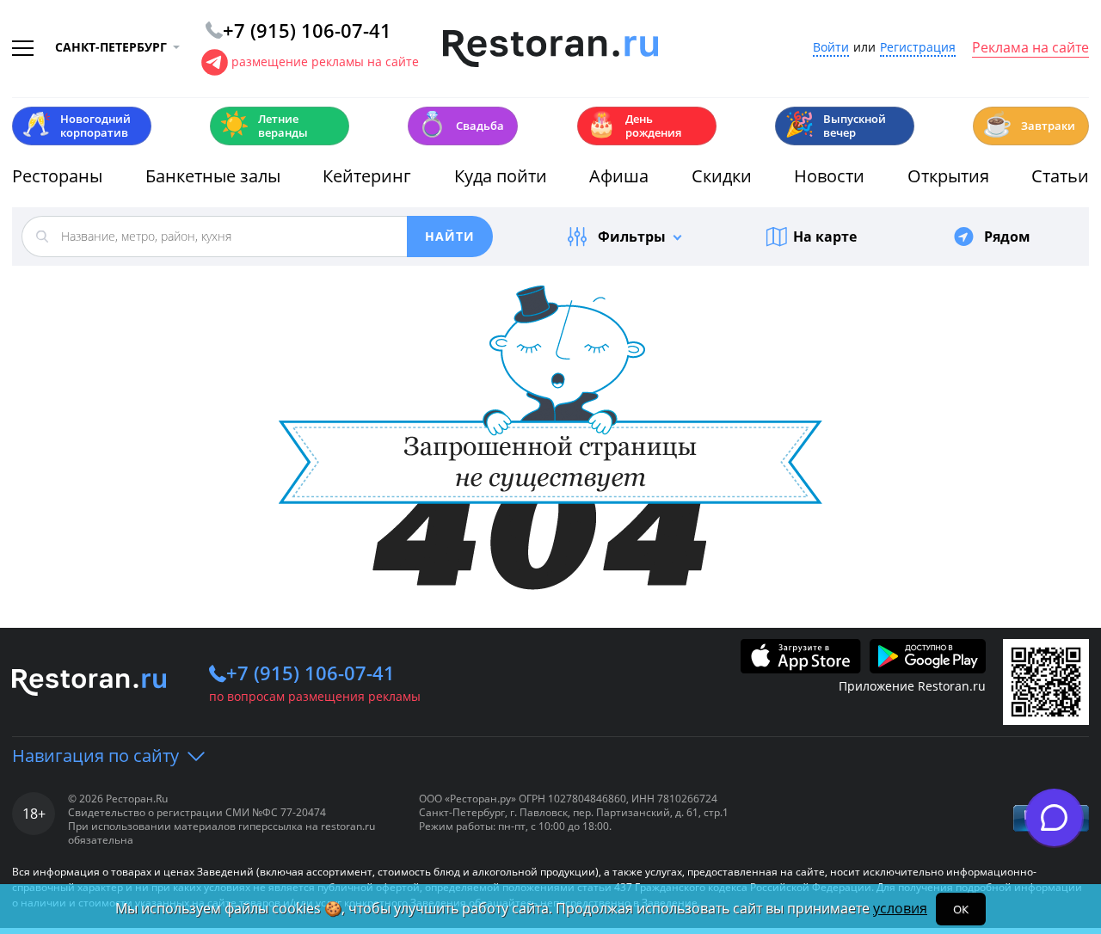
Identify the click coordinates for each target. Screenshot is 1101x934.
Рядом (1007, 236)
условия (900, 908)
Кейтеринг (367, 175)
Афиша (619, 175)
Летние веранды (263, 125)
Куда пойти (500, 175)
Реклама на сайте (1030, 48)
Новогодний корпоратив (76, 125)
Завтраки (1028, 124)
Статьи (1060, 175)
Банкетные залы (212, 175)
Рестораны (57, 175)
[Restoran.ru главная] (550, 49)
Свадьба (460, 124)
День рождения (634, 125)
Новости (829, 175)
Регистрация (918, 47)
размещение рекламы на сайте (325, 61)
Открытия (948, 175)
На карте (825, 236)
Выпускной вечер (835, 125)
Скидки (722, 175)
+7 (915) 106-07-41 (310, 672)
